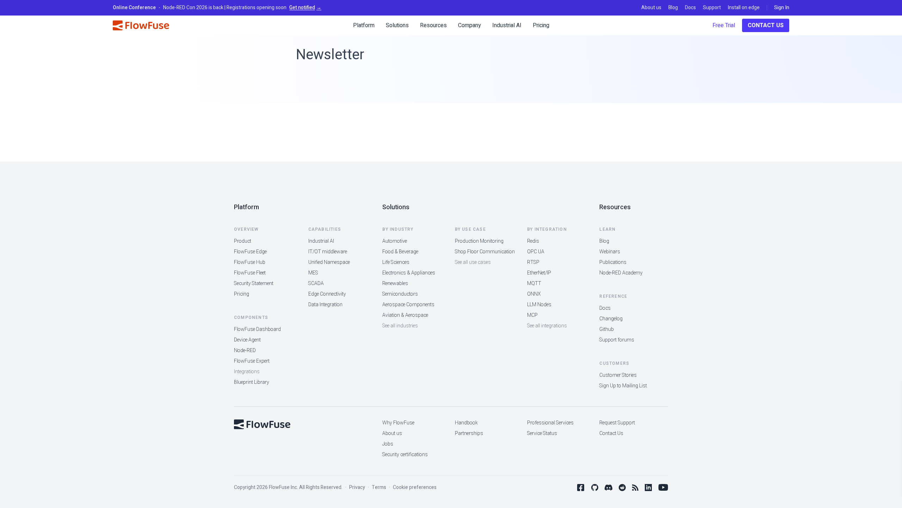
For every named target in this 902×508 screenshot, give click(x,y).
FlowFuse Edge (250, 251)
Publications (612, 262)
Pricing (241, 294)
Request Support (617, 423)
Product (242, 241)
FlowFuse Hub (249, 262)
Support (712, 7)
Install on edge (744, 7)
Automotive (394, 241)
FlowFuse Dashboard (257, 329)
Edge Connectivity (327, 294)
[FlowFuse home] (141, 25)
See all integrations (547, 325)
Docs (690, 7)
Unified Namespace (329, 262)
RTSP (533, 262)
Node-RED (245, 350)
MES (313, 273)
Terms (379, 487)
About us (651, 7)
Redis (533, 241)
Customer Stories (618, 375)
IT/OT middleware (327, 251)
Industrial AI (321, 241)
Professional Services (550, 423)
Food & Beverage (400, 251)
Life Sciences (395, 262)
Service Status (542, 433)
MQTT (534, 283)
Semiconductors (400, 294)
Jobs (387, 444)
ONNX (534, 294)
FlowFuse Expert (252, 361)
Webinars (609, 251)
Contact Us (766, 25)
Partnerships (469, 433)
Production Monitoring (479, 241)
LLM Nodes (539, 304)
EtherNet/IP (539, 273)
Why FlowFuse (398, 423)
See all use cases (473, 262)
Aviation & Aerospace (405, 315)
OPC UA (535, 251)
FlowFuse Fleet (250, 273)
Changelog (611, 318)
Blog (673, 7)
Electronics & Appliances (408, 273)
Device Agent (247, 340)
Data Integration (325, 304)
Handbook (466, 423)
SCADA (316, 283)
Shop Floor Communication (485, 251)
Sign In (781, 7)
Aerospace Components (408, 304)
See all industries (400, 325)
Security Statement (253, 283)
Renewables (395, 283)
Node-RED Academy (621, 273)
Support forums (616, 340)
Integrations (247, 371)
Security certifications (405, 454)
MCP (532, 315)
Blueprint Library (251, 382)
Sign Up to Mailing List (623, 385)
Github (606, 329)
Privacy (357, 487)
